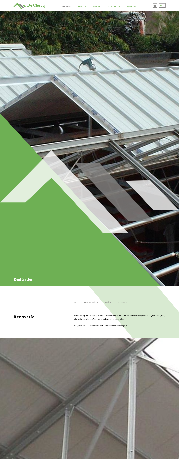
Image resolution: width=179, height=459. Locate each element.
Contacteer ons (113, 6)
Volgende (121, 302)
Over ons (82, 6)
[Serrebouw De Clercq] (29, 5)
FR (163, 5)
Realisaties (66, 6)
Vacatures (131, 6)
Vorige (108, 302)
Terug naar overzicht (88, 302)
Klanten (96, 6)
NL (161, 5)
